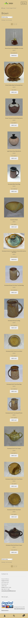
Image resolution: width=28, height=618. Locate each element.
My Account (4, 616)
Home (4, 8)
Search (14, 616)
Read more (14, 55)
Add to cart (14, 92)
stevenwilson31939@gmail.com (8, 590)
